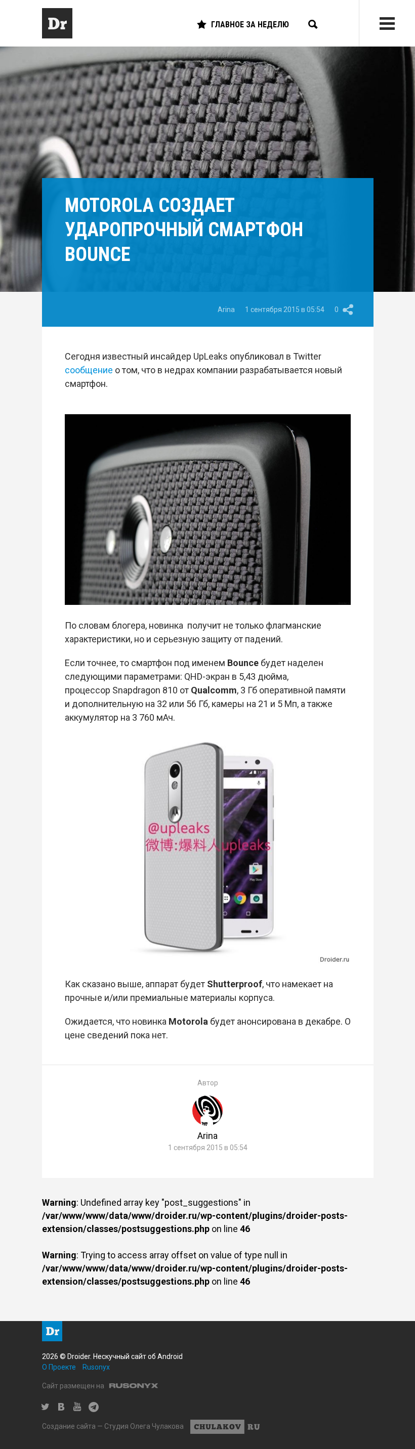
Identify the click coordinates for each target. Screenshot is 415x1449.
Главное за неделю (250, 24)
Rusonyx (96, 1367)
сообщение (89, 370)
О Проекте (59, 1367)
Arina (226, 309)
